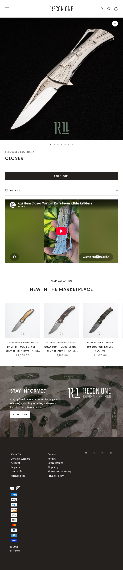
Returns (52, 458)
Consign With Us (20, 458)
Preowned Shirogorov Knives (23, 342)
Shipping (53, 467)
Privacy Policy (56, 475)
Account (15, 463)
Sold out (61, 176)
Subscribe (20, 414)
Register (15, 467)
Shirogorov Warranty (59, 471)
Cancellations (55, 463)
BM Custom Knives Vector (100, 348)
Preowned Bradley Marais (100, 342)
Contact (52, 454)
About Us (16, 454)
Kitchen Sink (18, 475)
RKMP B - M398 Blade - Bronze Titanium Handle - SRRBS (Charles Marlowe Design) (23, 349)
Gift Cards (16, 471)
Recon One (15, 550)
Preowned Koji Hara (19, 152)
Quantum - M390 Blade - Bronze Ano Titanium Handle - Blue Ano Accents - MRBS (61, 349)
